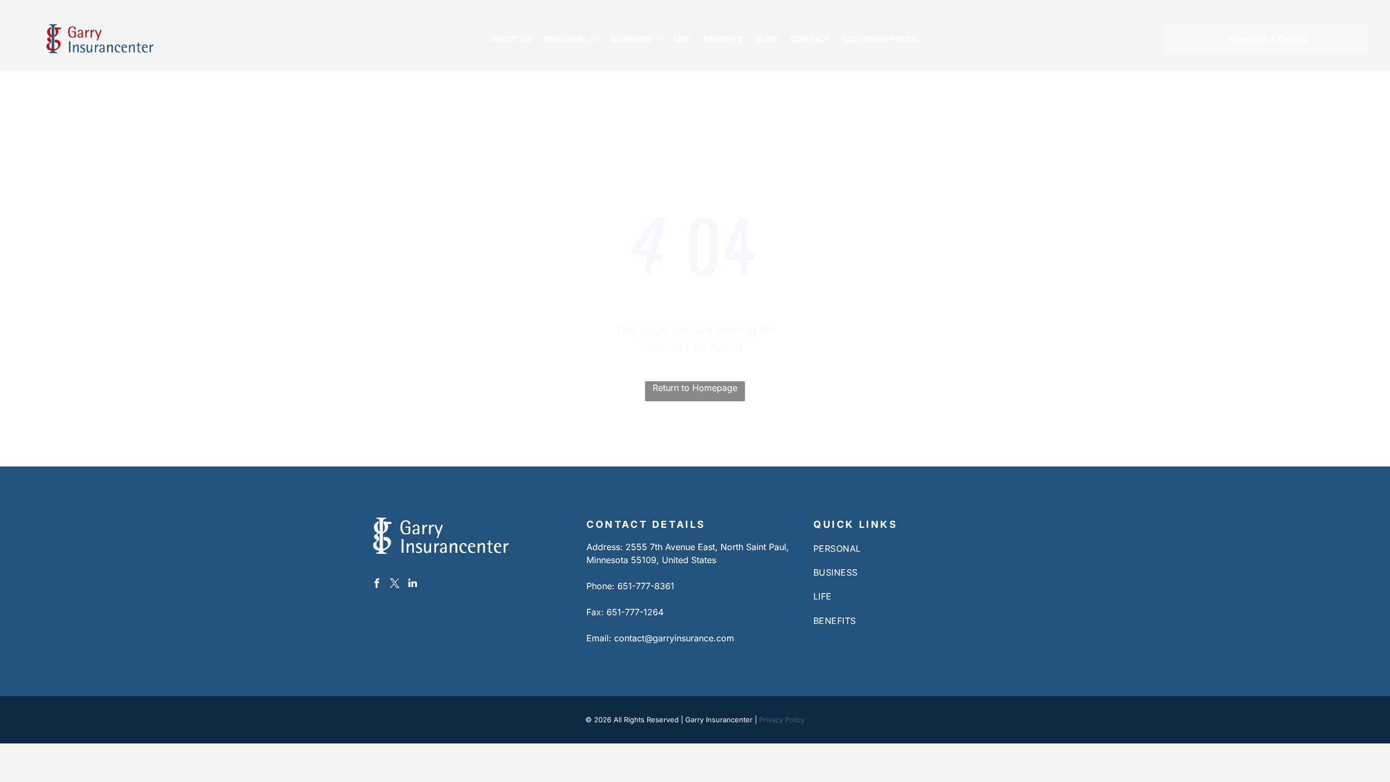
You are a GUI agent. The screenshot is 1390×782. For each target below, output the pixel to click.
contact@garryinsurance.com (674, 638)
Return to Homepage (695, 387)
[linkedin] (412, 585)
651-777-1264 (635, 612)
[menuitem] (511, 38)
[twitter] (394, 585)
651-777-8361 (645, 586)
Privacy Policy (782, 719)
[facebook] (376, 585)
